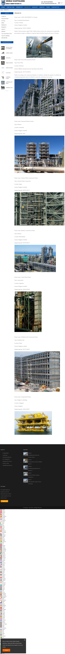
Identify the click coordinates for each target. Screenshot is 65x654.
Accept (6, 650)
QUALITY (35, 7)
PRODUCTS (3, 25)
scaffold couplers (9, 52)
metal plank (8, 57)
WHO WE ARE (10, 7)
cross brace (8, 72)
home (3, 7)
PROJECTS (27, 7)
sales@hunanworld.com (50, 3)
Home (2, 9)
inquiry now (4, 501)
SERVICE (41, 7)
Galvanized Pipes (4, 18)
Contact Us (55, 7)
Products (19, 7)
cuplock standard (9, 67)
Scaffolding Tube (9, 87)
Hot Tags (3, 20)
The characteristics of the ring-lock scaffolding (6, 34)
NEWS (48, 7)
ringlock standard (9, 62)
